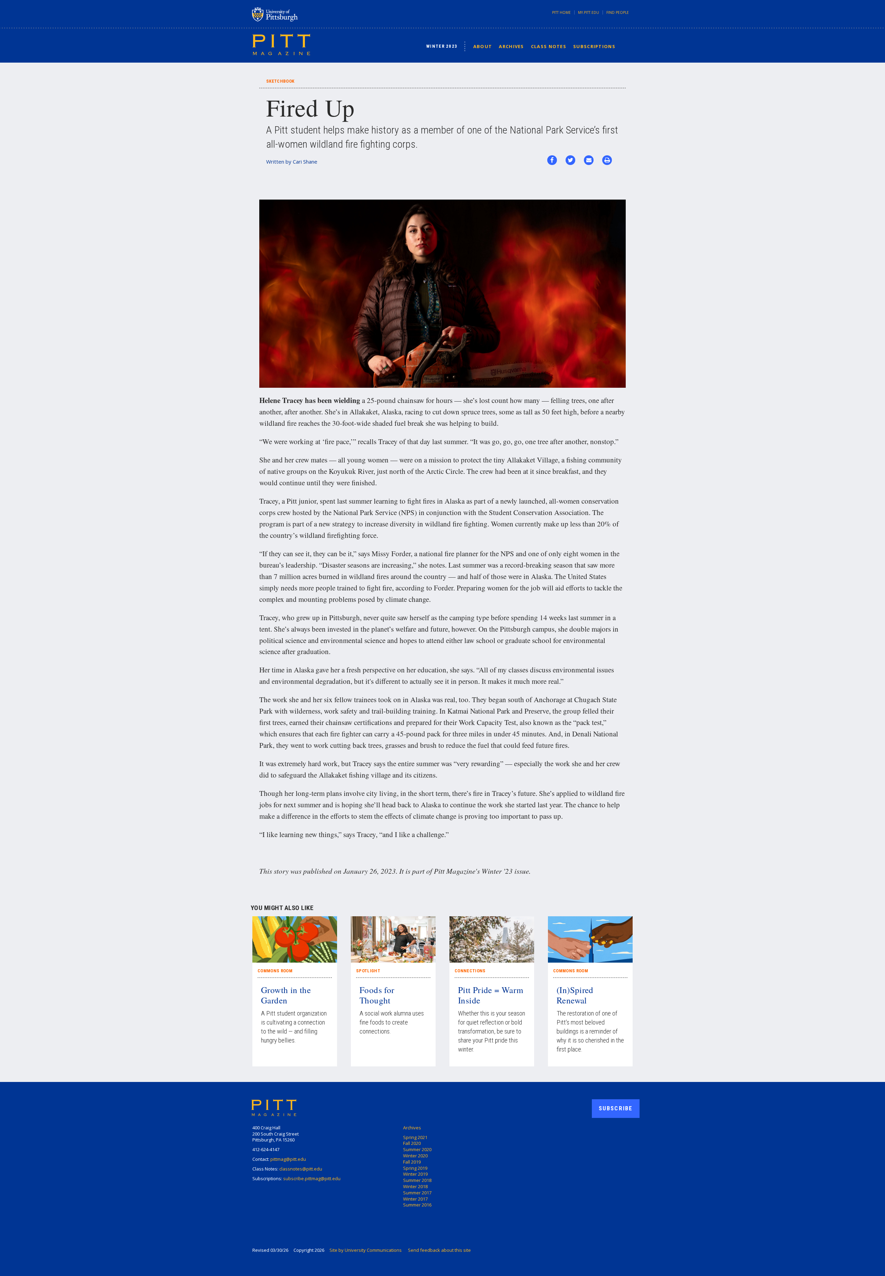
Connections (470, 970)
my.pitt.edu (588, 12)
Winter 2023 (441, 46)
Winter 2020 (415, 1156)
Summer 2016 (417, 1205)
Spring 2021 (415, 1137)
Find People (617, 12)
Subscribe (616, 1108)
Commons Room (275, 970)
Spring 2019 (415, 1168)
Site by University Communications (365, 1250)
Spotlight (368, 970)
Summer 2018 (417, 1180)
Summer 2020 (417, 1149)
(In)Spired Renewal (575, 995)
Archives (511, 46)
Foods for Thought (377, 995)
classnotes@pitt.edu (300, 1169)
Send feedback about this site (439, 1250)
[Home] (281, 44)
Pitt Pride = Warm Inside (490, 995)
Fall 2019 (412, 1162)
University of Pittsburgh (302, 14)
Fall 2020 (412, 1143)
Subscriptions (594, 46)
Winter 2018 (415, 1186)
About (482, 46)
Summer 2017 (417, 1193)
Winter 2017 (415, 1199)
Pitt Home (561, 12)
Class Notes (548, 46)
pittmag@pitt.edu (288, 1159)
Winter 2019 (415, 1174)
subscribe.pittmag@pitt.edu (312, 1178)
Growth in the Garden (286, 995)
